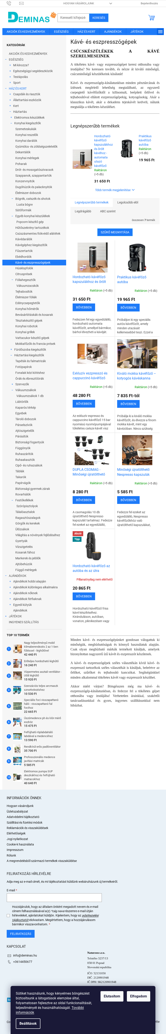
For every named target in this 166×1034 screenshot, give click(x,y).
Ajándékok (20, 610)
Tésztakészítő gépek (28, 320)
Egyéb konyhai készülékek (32, 216)
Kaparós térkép (25, 407)
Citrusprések (23, 274)
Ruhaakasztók (25, 459)
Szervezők (22, 384)
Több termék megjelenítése (113, 190)
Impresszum (15, 850)
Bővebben (84, 307)
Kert (16, 106)
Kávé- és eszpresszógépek (32, 262)
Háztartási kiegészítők (29, 355)
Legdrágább (83, 211)
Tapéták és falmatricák (30, 361)
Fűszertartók (24, 251)
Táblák (19, 471)
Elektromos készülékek (29, 117)
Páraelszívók (23, 425)
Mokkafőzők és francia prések (35, 343)
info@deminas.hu (25, 955)
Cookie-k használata (20, 844)
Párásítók (21, 436)
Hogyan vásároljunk (78, 3)
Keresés (99, 17)
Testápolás (20, 77)
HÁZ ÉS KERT (18, 88)
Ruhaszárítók (24, 454)
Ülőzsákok (22, 529)
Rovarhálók (23, 494)
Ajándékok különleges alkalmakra (35, 587)
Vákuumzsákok (25, 390)
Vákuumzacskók (27, 285)
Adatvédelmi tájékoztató (23, 817)
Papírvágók (23, 483)
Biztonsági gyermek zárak (32, 488)
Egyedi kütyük (22, 605)
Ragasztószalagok (27, 517)
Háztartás (20, 111)
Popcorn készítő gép (30, 222)
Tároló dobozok (25, 419)
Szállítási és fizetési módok (24, 822)
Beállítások (28, 1023)
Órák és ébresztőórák (29, 378)
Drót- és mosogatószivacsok (34, 169)
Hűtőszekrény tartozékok (32, 227)
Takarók (20, 477)
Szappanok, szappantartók (33, 175)
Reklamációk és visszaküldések (27, 828)
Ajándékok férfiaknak (27, 599)
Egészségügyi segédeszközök (33, 71)
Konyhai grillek (25, 332)
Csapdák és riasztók (26, 94)
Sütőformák (23, 210)
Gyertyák (21, 541)
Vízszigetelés (24, 546)
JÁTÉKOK (15, 616)
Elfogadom (138, 996)
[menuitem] (25, 31)
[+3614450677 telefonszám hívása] (13, 3)
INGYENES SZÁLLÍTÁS (24, 622)
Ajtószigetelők (24, 430)
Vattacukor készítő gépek (32, 338)
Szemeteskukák (25, 129)
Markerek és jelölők (28, 558)
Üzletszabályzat (17, 811)
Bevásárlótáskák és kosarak (34, 314)
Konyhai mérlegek (27, 158)
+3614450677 (22, 961)
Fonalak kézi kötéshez (30, 372)
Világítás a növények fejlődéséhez (37, 535)
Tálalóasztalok (25, 512)
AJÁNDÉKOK (17, 575)
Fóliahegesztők (25, 280)
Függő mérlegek (26, 570)
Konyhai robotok (26, 326)
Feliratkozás (20, 934)
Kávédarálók (23, 239)
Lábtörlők (21, 401)
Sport (17, 82)
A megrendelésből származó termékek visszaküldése (42, 861)
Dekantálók (22, 152)
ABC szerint (108, 211)
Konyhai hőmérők (27, 309)
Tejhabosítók (23, 291)
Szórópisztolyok (27, 506)
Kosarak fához (25, 552)
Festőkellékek (24, 500)
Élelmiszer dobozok (28, 193)
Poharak (21, 164)
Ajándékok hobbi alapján (29, 581)
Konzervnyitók (25, 181)
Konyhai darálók (26, 140)
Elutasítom (112, 996)
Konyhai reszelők (26, 135)
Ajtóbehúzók (23, 564)
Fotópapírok (23, 367)
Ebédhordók (23, 256)
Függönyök (22, 448)
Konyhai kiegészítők (27, 123)
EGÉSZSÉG (16, 59)
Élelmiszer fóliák (26, 297)
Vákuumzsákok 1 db (30, 396)
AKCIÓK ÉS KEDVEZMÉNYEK (28, 53)
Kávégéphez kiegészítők (31, 245)
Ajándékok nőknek (25, 593)
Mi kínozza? (21, 65)
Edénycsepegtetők (27, 303)
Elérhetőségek (16, 833)
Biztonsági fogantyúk (29, 442)
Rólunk (11, 855)
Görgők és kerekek (27, 523)
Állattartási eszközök (27, 100)
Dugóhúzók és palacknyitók (33, 187)
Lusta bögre (24, 204)
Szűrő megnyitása (115, 232)
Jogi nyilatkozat (17, 839)
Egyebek (21, 413)
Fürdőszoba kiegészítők (30, 349)
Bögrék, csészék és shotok (32, 198)
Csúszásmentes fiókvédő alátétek (37, 233)
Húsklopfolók (24, 268)
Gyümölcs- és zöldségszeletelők (36, 146)
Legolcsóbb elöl (127, 202)
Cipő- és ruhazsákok (28, 465)
